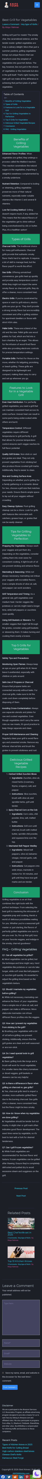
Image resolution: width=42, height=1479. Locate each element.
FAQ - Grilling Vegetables (15, 129)
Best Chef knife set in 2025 (19, 1233)
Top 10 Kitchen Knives (20, 1261)
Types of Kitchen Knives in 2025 (17, 1444)
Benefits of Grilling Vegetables (18, 101)
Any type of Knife (29, 24)
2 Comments (12, 1238)
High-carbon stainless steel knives (18, 1451)
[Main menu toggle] (37, 5)
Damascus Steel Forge (13, 1458)
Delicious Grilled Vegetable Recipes (20, 123)
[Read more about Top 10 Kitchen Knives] (21, 1252)
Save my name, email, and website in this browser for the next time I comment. (20, 1377)
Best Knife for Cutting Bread (15, 1448)
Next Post (21, 1195)
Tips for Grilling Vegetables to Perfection (18, 115)
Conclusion (10, 126)
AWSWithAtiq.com (21, 1473)
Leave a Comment (10, 24)
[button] (37, 1474)
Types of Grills (11, 104)
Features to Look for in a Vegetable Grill (20, 108)
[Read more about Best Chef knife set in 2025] (21, 1223)
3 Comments (12, 1264)
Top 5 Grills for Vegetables (16, 120)
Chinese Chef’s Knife (11, 1454)
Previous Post (21, 1188)
